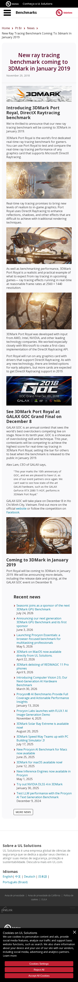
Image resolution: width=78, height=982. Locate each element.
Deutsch (29, 876)
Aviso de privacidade (14, 895)
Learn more (10, 955)
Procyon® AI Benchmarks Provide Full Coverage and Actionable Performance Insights (43, 698)
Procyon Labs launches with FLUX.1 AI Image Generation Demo (42, 713)
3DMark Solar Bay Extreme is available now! (43, 725)
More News (23, 812)
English (8, 876)
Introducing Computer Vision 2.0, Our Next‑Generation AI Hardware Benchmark (42, 681)
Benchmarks (26, 12)
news (31, 28)
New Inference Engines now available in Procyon (44, 773)
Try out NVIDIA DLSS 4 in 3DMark (40, 784)
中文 (18, 876)
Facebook (12, 512)
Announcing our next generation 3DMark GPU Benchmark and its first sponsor (42, 622)
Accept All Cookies (39, 975)
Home (6, 28)
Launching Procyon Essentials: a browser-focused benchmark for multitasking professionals (39, 639)
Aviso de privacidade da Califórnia (44, 895)
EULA (44, 899)
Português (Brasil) (15, 882)
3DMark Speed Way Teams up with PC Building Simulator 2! (42, 738)
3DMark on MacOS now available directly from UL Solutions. (39, 654)
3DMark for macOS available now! (39, 762)
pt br (18, 28)
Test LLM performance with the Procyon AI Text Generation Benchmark (44, 795)
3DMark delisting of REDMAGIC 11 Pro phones (43, 666)
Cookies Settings (39, 963)
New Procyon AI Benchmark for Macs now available (42, 751)
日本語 (42, 876)
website (21, 508)
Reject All (39, 969)
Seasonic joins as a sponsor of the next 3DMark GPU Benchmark (43, 607)
